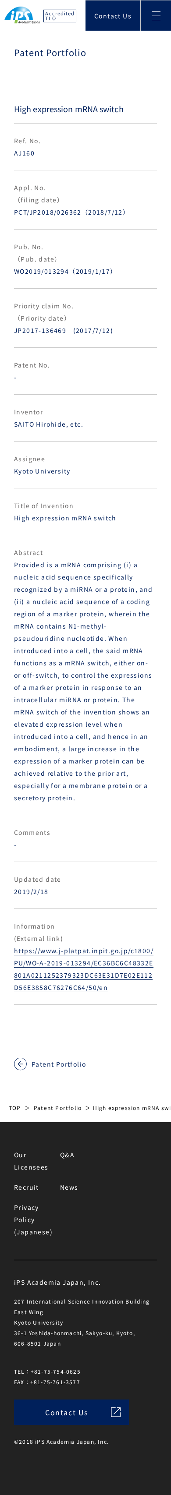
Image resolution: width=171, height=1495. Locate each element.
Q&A (67, 1154)
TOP (15, 1107)
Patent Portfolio (59, 1064)
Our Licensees (31, 1160)
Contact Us (113, 15)
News (69, 1187)
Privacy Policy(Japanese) (33, 1219)
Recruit (26, 1187)
